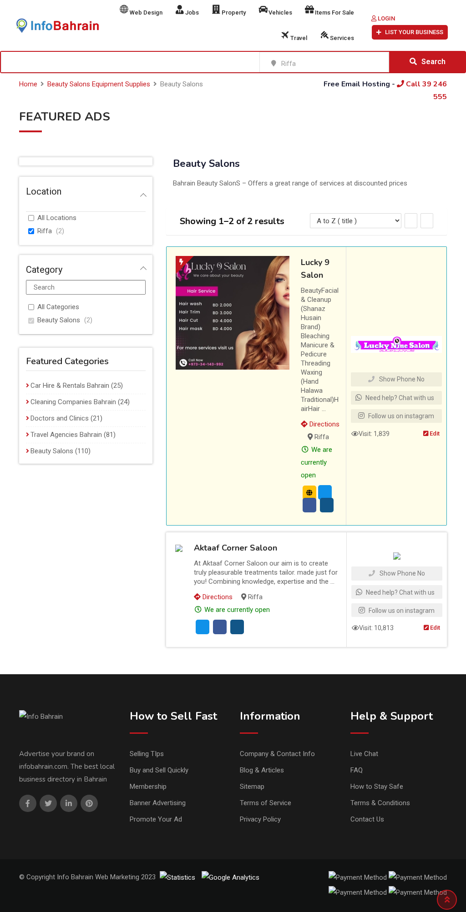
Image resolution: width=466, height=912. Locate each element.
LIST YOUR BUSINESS (414, 32)
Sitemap (252, 786)
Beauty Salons (58, 320)
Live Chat (364, 754)
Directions (323, 424)
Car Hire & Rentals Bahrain (69, 385)
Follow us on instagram (400, 416)
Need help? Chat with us (399, 397)
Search (433, 61)
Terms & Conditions (380, 803)
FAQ (356, 770)
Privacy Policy (260, 819)
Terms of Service (265, 803)
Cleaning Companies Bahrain (73, 402)
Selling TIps (147, 754)
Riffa (44, 231)
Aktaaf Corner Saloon (235, 547)
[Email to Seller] (325, 492)
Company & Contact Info (277, 754)
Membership (148, 786)
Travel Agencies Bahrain (66, 435)
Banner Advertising (158, 803)
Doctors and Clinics (59, 418)
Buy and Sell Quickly (159, 770)
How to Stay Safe (376, 786)
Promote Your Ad (156, 819)
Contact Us (367, 819)
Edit (434, 433)
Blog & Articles (262, 770)
